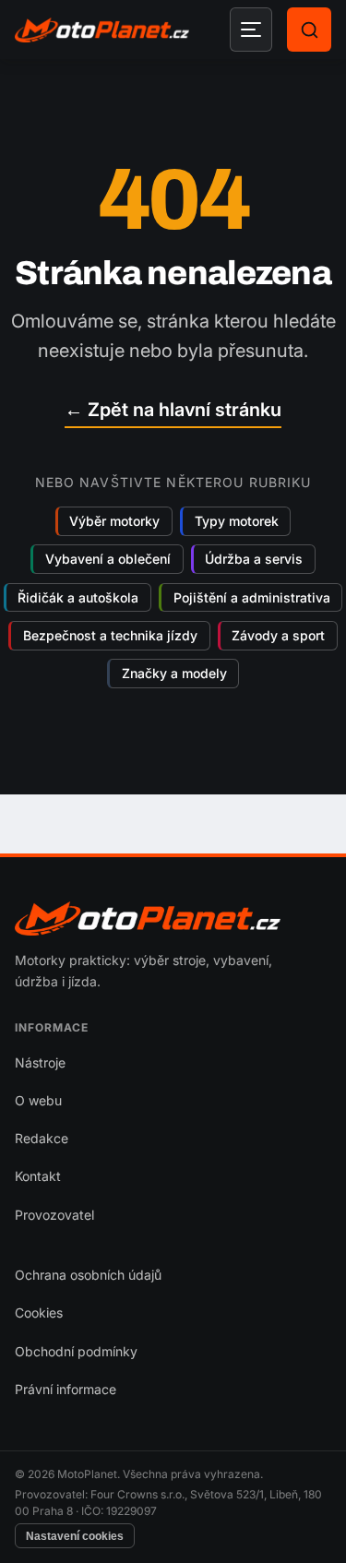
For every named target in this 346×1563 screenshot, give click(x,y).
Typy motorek (237, 521)
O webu (38, 1100)
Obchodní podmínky (76, 1351)
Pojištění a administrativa (251, 597)
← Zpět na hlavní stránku (173, 410)
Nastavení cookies (75, 1536)
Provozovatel (54, 1215)
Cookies (39, 1312)
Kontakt (38, 1176)
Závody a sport (278, 635)
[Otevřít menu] (251, 29)
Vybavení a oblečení (108, 559)
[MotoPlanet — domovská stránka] (102, 30)
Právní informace (65, 1389)
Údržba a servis (254, 559)
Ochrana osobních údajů (88, 1275)
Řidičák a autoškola (78, 597)
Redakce (41, 1138)
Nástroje (40, 1062)
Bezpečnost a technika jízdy (110, 635)
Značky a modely (174, 674)
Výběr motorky (114, 521)
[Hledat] (309, 29)
